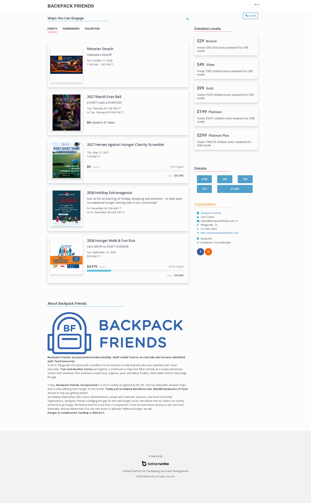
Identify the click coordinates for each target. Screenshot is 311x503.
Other (235, 188)
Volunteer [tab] (92, 28)
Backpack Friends (71, 6)
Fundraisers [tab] (71, 28)
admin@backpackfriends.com (218, 221)
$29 (204, 188)
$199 (204, 179)
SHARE (252, 16)
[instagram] (208, 251)
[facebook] (200, 251)
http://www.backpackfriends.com (220, 232)
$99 (225, 179)
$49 (245, 179)
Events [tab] (52, 28)
